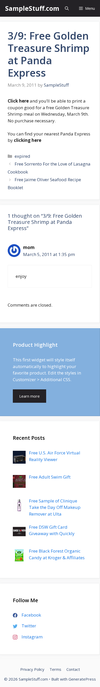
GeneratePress (82, 679)
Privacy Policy (32, 669)
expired (22, 156)
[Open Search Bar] (67, 8)
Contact (73, 669)
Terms (55, 669)
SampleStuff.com (32, 8)
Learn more (29, 396)
